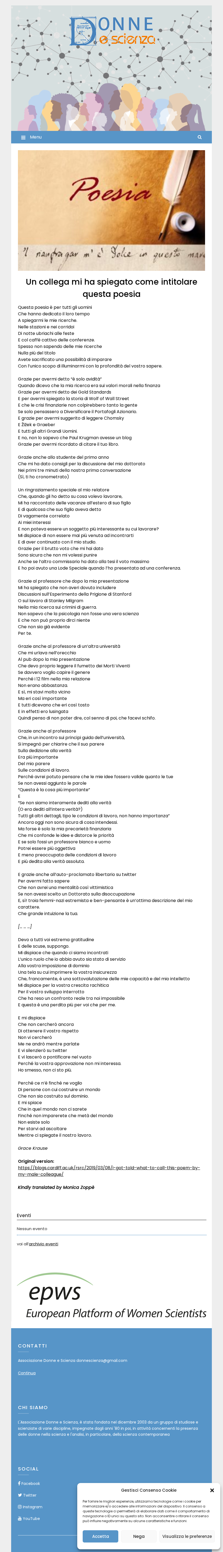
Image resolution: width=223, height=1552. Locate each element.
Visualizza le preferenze (187, 1536)
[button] (212, 1490)
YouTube (31, 1518)
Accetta (100, 1536)
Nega (139, 1536)
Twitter (29, 1495)
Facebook (30, 1483)
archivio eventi (43, 1244)
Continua (27, 1373)
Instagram (32, 1507)
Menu (36, 137)
